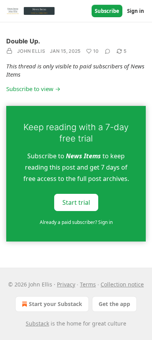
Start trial (76, 202)
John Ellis (31, 51)
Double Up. (23, 41)
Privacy (66, 284)
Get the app (114, 304)
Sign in (135, 10)
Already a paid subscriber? (76, 222)
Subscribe (107, 10)
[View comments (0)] (108, 51)
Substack (37, 323)
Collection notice (122, 284)
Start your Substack (55, 304)
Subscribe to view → (33, 89)
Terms (88, 284)
